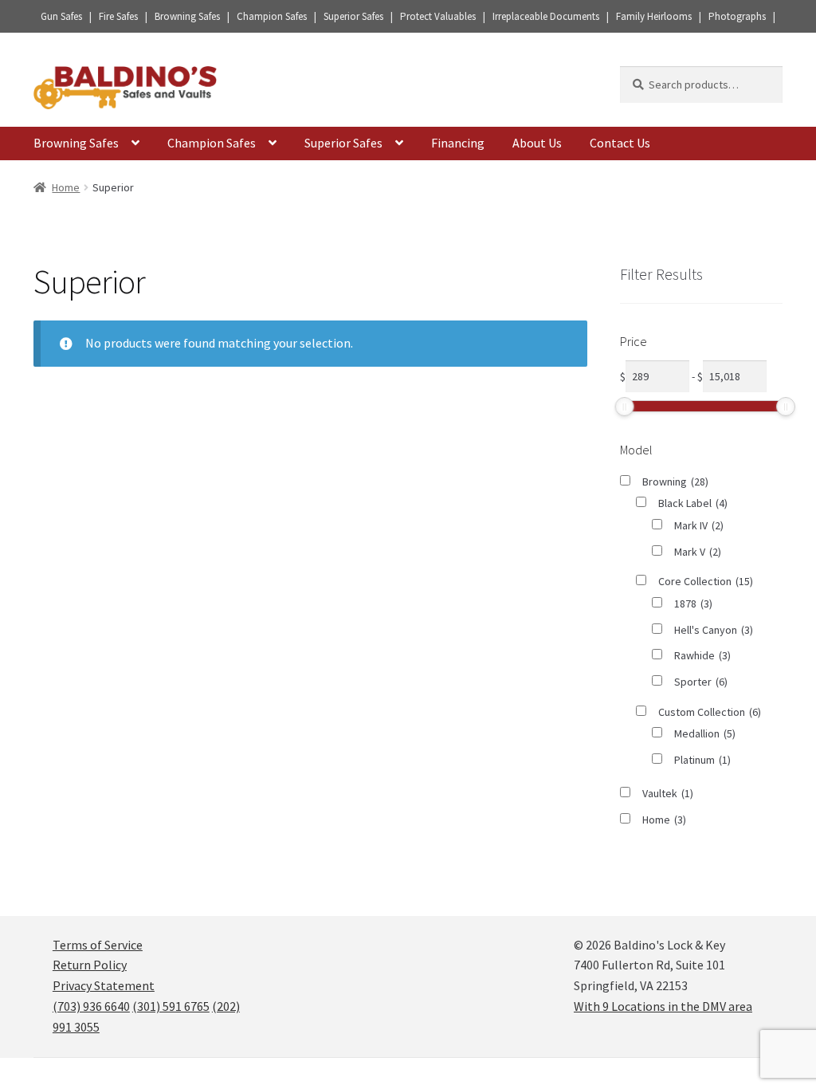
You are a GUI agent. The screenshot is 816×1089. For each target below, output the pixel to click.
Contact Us (620, 143)
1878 (693, 603)
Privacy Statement (104, 985)
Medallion (705, 733)
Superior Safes (343, 143)
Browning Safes (76, 143)
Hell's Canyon (713, 630)
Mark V (697, 551)
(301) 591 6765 (171, 1006)
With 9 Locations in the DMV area (663, 1006)
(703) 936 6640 (91, 1006)
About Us (537, 143)
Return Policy (90, 965)
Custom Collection (709, 712)
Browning (675, 481)
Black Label (693, 503)
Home (66, 187)
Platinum (702, 760)
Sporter (701, 681)
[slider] (624, 406)
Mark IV (699, 525)
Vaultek (667, 793)
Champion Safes (211, 143)
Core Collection (705, 581)
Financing (457, 143)
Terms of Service (98, 945)
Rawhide (702, 655)
